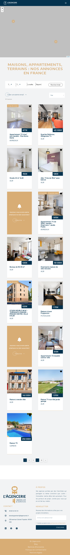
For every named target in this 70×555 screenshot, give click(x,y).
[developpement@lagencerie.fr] (6, 515)
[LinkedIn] (6, 528)
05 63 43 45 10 (13, 511)
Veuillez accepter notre (51, 523)
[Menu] (65, 3)
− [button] (2, 11)
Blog (35, 544)
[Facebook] (11, 528)
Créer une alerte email (15, 95)
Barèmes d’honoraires (36, 547)
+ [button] (2, 8)
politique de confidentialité (57, 523)
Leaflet (68, 56)
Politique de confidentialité (36, 550)
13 (41, 460)
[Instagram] (17, 528)
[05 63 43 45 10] (6, 511)
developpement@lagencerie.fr (19, 515)
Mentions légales (36, 552)
